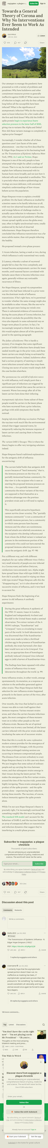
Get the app (36, 1136)
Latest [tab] (11, 1025)
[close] (41, 1062)
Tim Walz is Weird (11, 1055)
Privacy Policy (28, 1122)
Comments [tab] (7, 910)
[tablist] (12, 910)
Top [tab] (4, 1025)
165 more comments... (11, 1012)
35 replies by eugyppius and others (24, 1001)
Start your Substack (17, 1136)
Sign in (43, 3)
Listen (42, 36)
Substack (12, 1143)
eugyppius (12, 34)
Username (11, 965)
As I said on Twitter (22, 157)
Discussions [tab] (20, 1025)
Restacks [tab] (18, 910)
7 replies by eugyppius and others (23, 957)
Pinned (12, 936)
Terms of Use (36, 869)
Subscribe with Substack (25, 1112)
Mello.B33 (11, 933)
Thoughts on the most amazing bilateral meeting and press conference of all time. (15, 1042)
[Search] (43, 1024)
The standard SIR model (13, 817)
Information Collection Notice (26, 872)
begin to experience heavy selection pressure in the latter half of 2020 (21, 122)
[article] (24, 1040)
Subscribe (34, 3)
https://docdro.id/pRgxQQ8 (23, 946)
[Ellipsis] (45, 933)
